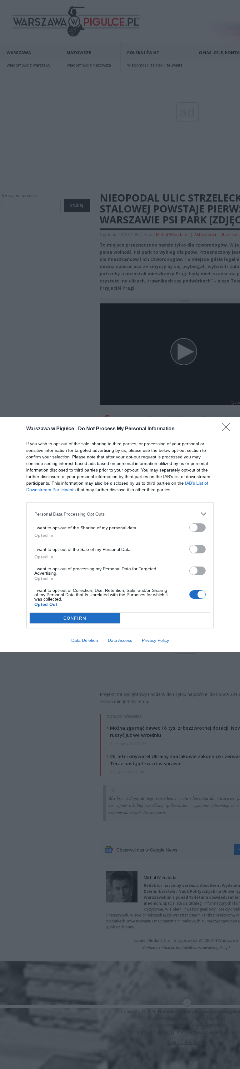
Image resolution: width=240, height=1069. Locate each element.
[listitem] (120, 514)
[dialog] (120, 534)
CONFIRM (75, 618)
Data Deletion (84, 640)
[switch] (197, 527)
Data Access (120, 640)
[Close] (228, 429)
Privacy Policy (155, 640)
